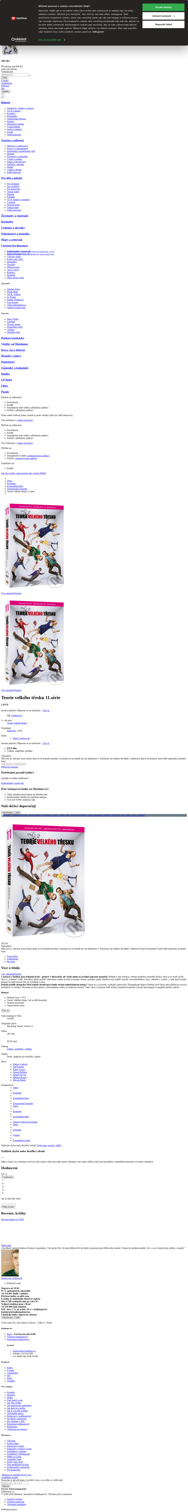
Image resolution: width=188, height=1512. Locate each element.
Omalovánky (13, 207)
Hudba (5, 373)
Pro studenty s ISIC (16, 1421)
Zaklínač (11, 321)
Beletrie (5, 102)
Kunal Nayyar (19, 1075)
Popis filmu (12, 956)
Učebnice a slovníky (13, 227)
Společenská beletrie (16, 119)
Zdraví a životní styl (16, 162)
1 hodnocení (16, 715)
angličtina (19, 1049)
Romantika (12, 116)
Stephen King (13, 289)
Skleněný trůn (13, 332)
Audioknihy (6, 83)
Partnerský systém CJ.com (19, 1448)
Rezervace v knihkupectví (19, 1416)
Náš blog (11, 1441)
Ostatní (16, 1135)
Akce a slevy (13, 270)
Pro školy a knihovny (17, 1418)
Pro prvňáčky (13, 186)
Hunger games (14, 324)
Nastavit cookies (14, 1499)
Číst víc (46, 710)
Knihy (4, 78)
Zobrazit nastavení (161, 16)
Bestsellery (12, 262)
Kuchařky (7, 221)
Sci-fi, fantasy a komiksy (18, 199)
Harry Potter (13, 319)
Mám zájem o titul (15, 277)
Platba (10, 1397)
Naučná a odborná (12, 140)
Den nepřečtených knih (18, 1464)
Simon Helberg (20, 1072)
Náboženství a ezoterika (15, 233)
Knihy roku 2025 (15, 259)
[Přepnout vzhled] (2, 95)
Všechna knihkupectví (17, 1336)
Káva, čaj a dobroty (13, 350)
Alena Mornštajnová (16, 305)
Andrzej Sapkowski (16, 307)
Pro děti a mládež (11, 178)
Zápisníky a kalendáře (14, 367)
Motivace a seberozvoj (17, 146)
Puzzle (5, 391)
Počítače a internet (15, 164)
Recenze (11, 961)
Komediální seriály (21, 1140)
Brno (9, 1334)
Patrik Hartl (12, 292)
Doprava (11, 1395)
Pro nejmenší (13, 184)
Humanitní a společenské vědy (21, 151)
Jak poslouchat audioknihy (19, 1405)
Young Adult (13, 191)
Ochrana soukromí (15, 1502)
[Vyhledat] (30, 75)
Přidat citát (6, 1245)
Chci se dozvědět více (49, 40)
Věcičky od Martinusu (14, 344)
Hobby (10, 167)
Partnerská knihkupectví (18, 1339)
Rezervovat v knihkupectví (13, 764)
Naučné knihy (13, 205)
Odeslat (5, 1486)
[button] (94, 756)
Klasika (10, 121)
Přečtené (5, 86)
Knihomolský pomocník (12, 783)
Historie (10, 154)
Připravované (13, 267)
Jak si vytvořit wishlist (17, 1411)
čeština (10, 1049)
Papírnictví (8, 361)
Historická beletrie (15, 124)
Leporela (11, 202)
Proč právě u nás (14, 1400)
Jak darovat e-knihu (16, 1408)
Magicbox (11, 730)
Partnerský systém (15, 1446)
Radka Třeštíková (15, 299)
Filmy (4, 385)
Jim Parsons (18, 1067)
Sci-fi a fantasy (14, 111)
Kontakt (11, 1392)
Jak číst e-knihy (14, 1403)
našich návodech (25, 420)
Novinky (11, 264)
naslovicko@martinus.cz (24, 1351)
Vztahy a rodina (14, 159)
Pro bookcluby (14, 1470)
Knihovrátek (13, 1443)
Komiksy (11, 113)
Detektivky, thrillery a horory (20, 108)
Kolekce (11, 272)
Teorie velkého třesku (17, 723)
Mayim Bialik (19, 1080)
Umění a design (14, 169)
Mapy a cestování (11, 239)
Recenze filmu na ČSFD (12, 1219)
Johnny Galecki (20, 1064)
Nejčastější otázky (15, 1413)
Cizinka (10, 329)
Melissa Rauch (20, 1077)
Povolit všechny (163, 7)
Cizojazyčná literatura (14, 245)
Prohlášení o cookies (16, 1451)
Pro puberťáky (14, 189)
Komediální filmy (15, 486)
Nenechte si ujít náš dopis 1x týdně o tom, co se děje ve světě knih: (32, 1480)
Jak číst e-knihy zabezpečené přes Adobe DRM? (23, 473)
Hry (3, 88)
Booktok (11, 275)
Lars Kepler (12, 302)
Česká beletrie (13, 126)
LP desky (6, 379)
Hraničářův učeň (14, 327)
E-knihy (5, 80)
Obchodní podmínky (16, 1504)
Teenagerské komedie (17, 489)
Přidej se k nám (14, 1456)
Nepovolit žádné (163, 24)
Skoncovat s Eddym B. (12, 1278)
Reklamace (12, 1426)
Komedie (11, 483)
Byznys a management (17, 148)
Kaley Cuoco (19, 1069)
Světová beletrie (14, 129)
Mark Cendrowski (21, 738)
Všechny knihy (14, 256)
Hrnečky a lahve (11, 355)
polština (28, 1049)
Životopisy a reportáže (17, 156)
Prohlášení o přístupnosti (18, 1454)
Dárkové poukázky (12, 338)
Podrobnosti (12, 959)
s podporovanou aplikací (38, 455)
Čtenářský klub (14, 1459)
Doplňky (5, 91)
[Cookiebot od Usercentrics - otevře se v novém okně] (19, 40)
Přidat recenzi (8, 1207)
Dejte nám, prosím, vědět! (49, 1145)
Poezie (10, 132)
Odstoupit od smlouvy (17, 1429)
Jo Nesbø (11, 297)
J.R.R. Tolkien (14, 294)
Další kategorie (14, 134)
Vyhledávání (7, 72)
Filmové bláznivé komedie (25, 1122)
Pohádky (11, 197)
